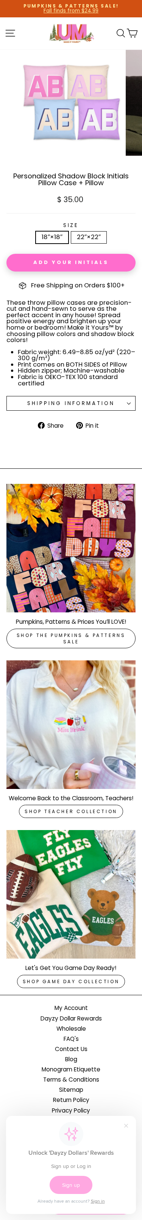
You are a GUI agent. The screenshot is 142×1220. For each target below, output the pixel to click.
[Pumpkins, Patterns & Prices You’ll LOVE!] (71, 548)
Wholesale (71, 1029)
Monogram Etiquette (71, 1069)
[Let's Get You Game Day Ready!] (71, 894)
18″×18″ (52, 237)
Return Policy (71, 1100)
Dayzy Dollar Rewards (71, 1018)
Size (71, 225)
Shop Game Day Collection (71, 981)
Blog (71, 1059)
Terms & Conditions (71, 1079)
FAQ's (71, 1039)
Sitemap (71, 1090)
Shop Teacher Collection (71, 811)
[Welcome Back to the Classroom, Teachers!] (71, 724)
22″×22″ (89, 237)
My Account (71, 1008)
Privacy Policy (71, 1110)
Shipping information (71, 403)
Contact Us (71, 1049)
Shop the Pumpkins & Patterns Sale (71, 638)
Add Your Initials (70, 262)
